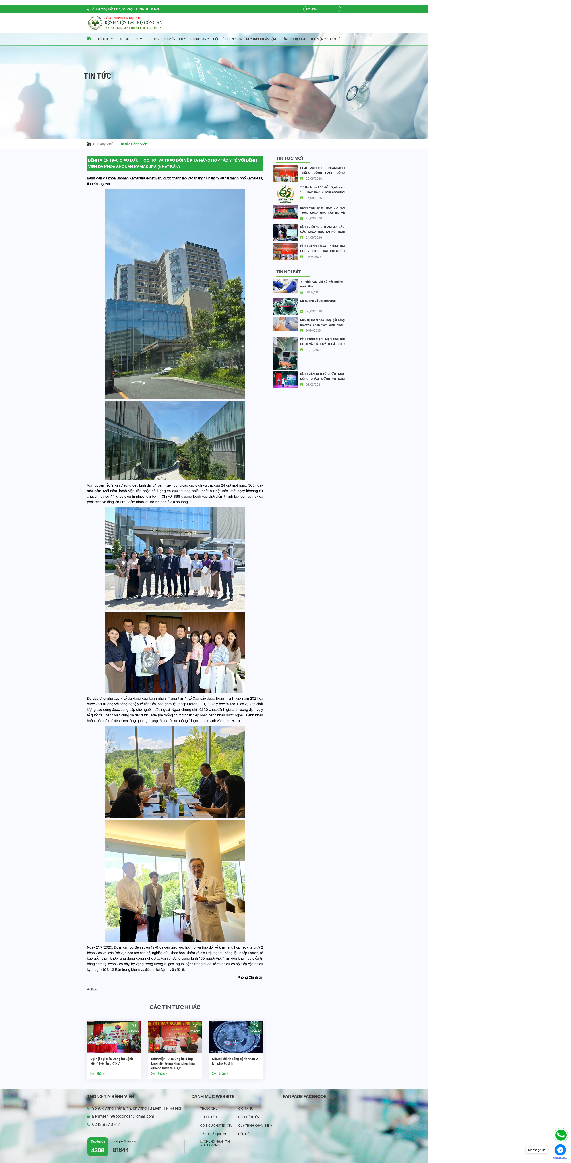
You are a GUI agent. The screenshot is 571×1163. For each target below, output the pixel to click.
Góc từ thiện (248, 1117)
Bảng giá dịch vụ (294, 39)
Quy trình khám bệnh (261, 39)
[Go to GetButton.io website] (560, 1158)
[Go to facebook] (560, 1149)
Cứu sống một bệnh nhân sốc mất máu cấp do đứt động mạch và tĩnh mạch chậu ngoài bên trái (174, 1063)
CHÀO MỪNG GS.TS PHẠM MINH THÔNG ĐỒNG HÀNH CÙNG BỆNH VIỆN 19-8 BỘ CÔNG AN (322, 172)
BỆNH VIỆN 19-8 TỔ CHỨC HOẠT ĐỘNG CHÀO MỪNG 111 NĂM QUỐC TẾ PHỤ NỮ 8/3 (322, 378)
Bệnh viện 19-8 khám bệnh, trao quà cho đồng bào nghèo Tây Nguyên (235, 1063)
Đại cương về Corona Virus (318, 300)
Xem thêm (97, 1073)
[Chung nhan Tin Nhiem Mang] (219, 1143)
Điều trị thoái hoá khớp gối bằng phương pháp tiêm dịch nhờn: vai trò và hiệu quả (322, 324)
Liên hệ (335, 39)
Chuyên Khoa (174, 39)
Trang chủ (105, 144)
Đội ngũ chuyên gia (227, 39)
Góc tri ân (208, 1117)
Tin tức (152, 39)
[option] (114, 1050)
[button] (214, 134)
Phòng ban (198, 39)
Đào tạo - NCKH (129, 39)
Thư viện (317, 39)
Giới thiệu (104, 39)
